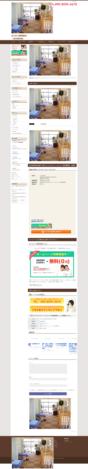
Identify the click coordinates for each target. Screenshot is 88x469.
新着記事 (14, 131)
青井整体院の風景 (16, 94)
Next (75, 344)
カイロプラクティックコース (18, 79)
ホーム (14, 42)
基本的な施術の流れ (16, 65)
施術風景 (31, 42)
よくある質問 (15, 69)
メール (30, 383)
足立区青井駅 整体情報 (17, 133)
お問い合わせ (72, 42)
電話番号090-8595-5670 (37, 221)
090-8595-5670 (42, 321)
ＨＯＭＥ (40, 440)
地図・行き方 (15, 92)
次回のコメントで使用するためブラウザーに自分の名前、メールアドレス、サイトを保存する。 (53, 390)
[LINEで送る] (43, 123)
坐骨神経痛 (15, 119)
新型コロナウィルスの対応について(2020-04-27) (18, 190)
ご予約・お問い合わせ (17, 96)
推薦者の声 (15, 71)
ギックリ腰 (15, 117)
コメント (31, 363)
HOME (31, 77)
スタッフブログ (16, 129)
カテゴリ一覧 (54, 447)
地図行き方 (51, 42)
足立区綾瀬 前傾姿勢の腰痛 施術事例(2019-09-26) (19, 197)
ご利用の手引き (15, 63)
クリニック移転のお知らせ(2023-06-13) (19, 187)
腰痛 (13, 103)
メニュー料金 (22, 42)
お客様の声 (42, 42)
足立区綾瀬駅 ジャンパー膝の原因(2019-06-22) (18, 201)
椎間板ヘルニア (15, 105)
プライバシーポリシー (17, 176)
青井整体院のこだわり (17, 61)
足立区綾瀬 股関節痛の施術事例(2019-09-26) (19, 194)
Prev (29, 344)
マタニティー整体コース (17, 83)
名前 (30, 377)
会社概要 (14, 172)
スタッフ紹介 (62, 42)
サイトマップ (15, 178)
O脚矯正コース (15, 81)
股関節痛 (14, 107)
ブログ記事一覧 (55, 445)
